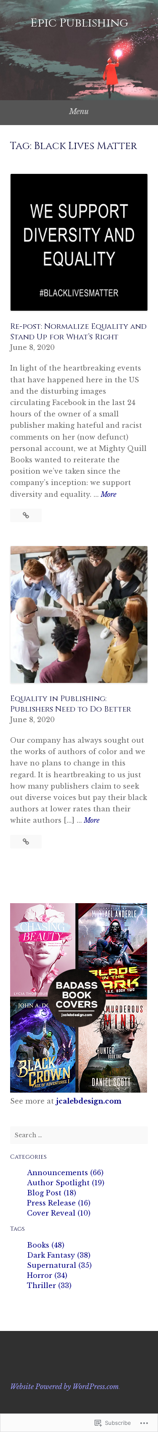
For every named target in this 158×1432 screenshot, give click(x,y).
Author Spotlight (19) (65, 1183)
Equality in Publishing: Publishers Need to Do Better (70, 704)
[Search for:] (79, 1135)
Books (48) (45, 1245)
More (108, 495)
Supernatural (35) (59, 1265)
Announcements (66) (65, 1172)
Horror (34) (47, 1275)
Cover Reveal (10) (59, 1213)
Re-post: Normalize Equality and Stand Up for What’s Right (78, 331)
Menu (79, 111)
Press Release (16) (59, 1203)
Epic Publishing (79, 23)
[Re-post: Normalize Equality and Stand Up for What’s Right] (26, 515)
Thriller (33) (49, 1285)
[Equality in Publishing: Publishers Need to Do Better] (26, 841)
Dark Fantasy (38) (59, 1255)
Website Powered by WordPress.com (64, 1386)
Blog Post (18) (51, 1193)
